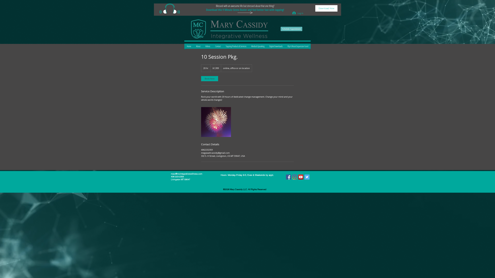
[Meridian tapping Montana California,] (288, 177)
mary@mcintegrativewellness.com (186, 173)
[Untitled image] (216, 122)
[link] (209, 78)
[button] (326, 8)
